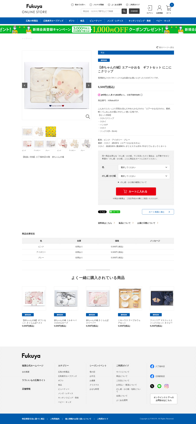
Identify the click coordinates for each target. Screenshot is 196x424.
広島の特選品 (32, 21)
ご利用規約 (54, 419)
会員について (121, 396)
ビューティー (96, 21)
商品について (121, 376)
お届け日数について (146, 223)
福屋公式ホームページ (32, 365)
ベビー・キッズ (163, 21)
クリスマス (94, 385)
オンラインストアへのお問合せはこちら (164, 399)
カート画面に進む (157, 212)
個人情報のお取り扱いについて (78, 419)
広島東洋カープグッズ (53, 21)
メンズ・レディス (115, 21)
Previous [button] (24, 85)
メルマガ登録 (98, 5)
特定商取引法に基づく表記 (33, 419)
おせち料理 (94, 389)
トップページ (27, 38)
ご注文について (122, 380)
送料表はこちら (105, 223)
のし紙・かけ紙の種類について (134, 182)
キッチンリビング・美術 (140, 21)
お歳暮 (92, 380)
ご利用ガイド (134, 5)
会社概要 (25, 372)
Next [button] (88, 85)
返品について (125, 223)
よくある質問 (116, 5)
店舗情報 (26, 389)
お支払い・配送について (126, 385)
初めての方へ (80, 5)
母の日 (92, 372)
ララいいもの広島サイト (33, 380)
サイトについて (122, 372)
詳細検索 (134, 11)
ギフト (72, 21)
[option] (56, 85)
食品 (82, 21)
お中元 (92, 376)
